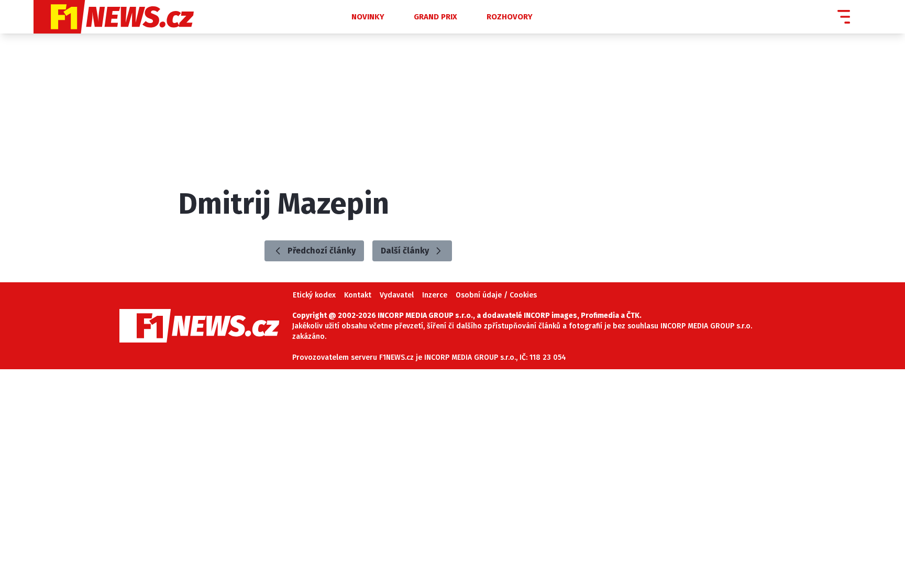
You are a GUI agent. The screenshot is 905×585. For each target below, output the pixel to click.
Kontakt (357, 295)
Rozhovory (510, 16)
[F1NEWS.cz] (170, 17)
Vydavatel (397, 295)
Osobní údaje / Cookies (496, 295)
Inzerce (434, 295)
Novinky (367, 16)
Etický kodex (314, 295)
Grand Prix (435, 16)
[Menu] (844, 17)
